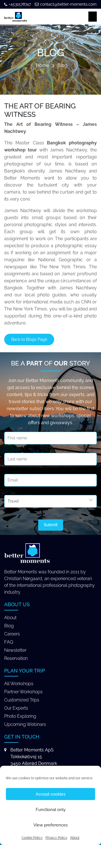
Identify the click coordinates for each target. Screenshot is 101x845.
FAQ (8, 642)
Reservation (16, 658)
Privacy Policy (56, 838)
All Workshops (18, 683)
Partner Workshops (23, 691)
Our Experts (16, 708)
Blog (62, 65)
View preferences (50, 825)
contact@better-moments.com (68, 4)
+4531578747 (20, 4)
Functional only (51, 809)
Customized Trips (21, 700)
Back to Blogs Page (29, 339)
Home (42, 65)
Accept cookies (50, 794)
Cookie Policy (32, 838)
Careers (12, 634)
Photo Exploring (20, 716)
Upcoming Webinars (25, 724)
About (74, 838)
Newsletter (15, 650)
